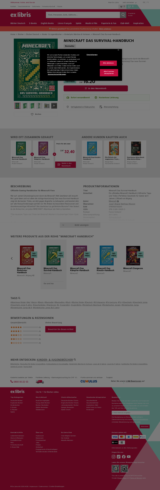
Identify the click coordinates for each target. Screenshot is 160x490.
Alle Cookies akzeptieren (109, 72)
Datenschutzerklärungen (57, 74)
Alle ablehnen (108, 63)
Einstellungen (92, 55)
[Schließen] (118, 50)
